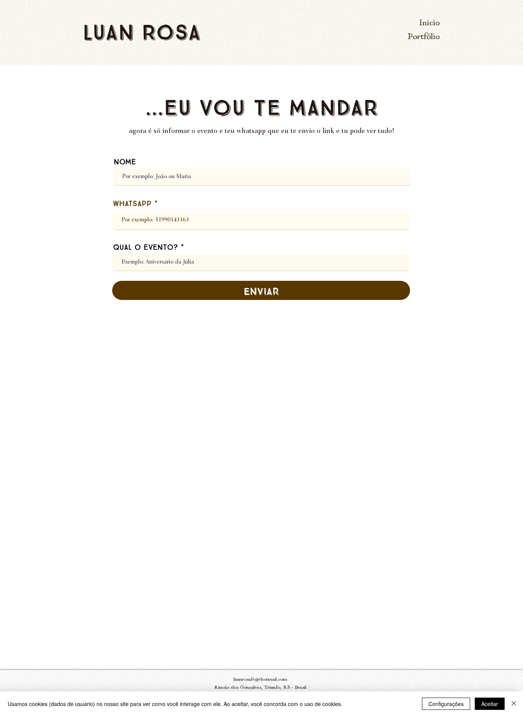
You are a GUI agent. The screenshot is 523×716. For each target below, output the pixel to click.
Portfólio (423, 37)
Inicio (429, 23)
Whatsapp (132, 202)
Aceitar (489, 704)
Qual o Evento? (145, 246)
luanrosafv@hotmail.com (260, 680)
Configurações (446, 704)
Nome (125, 161)
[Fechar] (513, 704)
